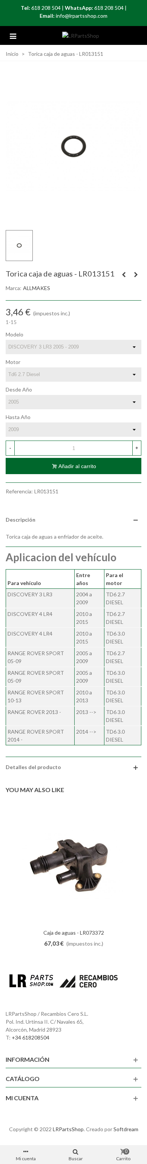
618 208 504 (46, 8)
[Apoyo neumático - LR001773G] (123, 274)
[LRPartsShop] (80, 35)
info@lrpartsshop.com (81, 15)
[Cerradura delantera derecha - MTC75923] (135, 274)
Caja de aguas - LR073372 (73, 932)
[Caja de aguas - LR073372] (73, 864)
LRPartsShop (68, 1129)
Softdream (125, 1129)
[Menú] (13, 35)
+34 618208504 (30, 1037)
